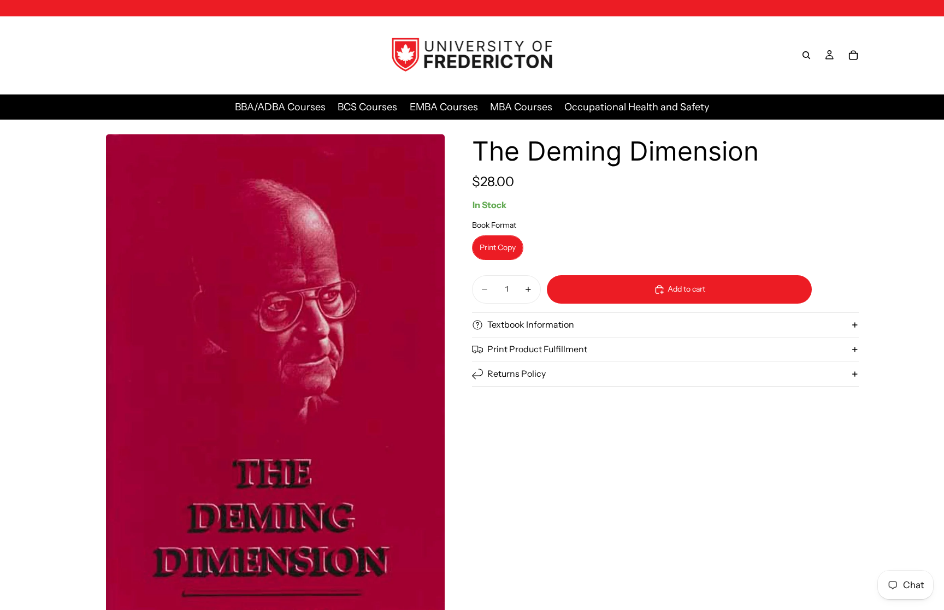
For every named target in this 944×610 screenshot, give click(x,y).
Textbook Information (530, 324)
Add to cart (686, 289)
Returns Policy (516, 373)
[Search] (806, 55)
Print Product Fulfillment (537, 349)
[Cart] (853, 55)
